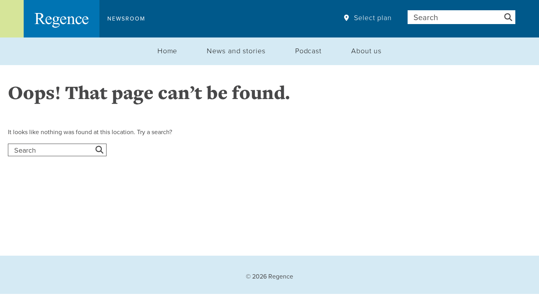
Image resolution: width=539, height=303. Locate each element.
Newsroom (126, 18)
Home (167, 50)
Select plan (373, 17)
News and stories (236, 50)
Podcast (308, 50)
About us (366, 50)
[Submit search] (508, 17)
